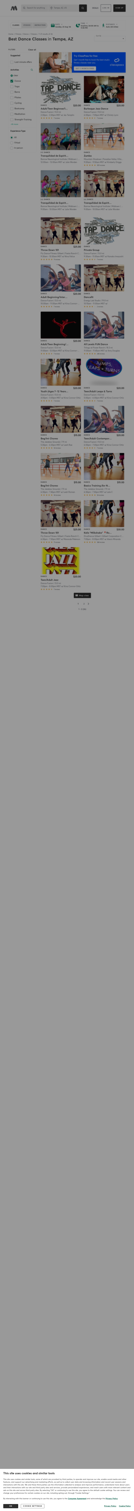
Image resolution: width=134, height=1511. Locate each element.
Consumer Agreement (77, 1499)
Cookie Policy (125, 1506)
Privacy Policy (112, 1499)
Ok (10, 1506)
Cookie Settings (32, 1506)
